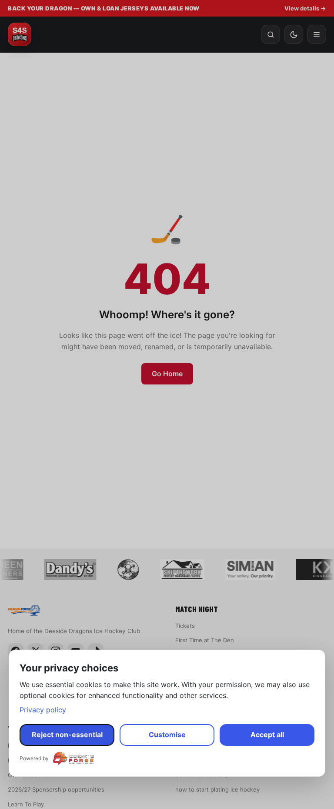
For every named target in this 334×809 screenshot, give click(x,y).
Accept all (267, 734)
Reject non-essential (67, 734)
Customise (167, 734)
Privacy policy (43, 709)
